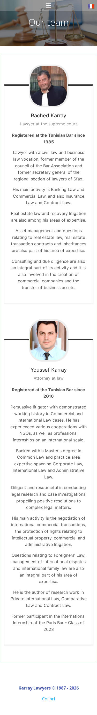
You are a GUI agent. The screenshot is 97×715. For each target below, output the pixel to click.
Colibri (48, 699)
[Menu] (48, 5)
